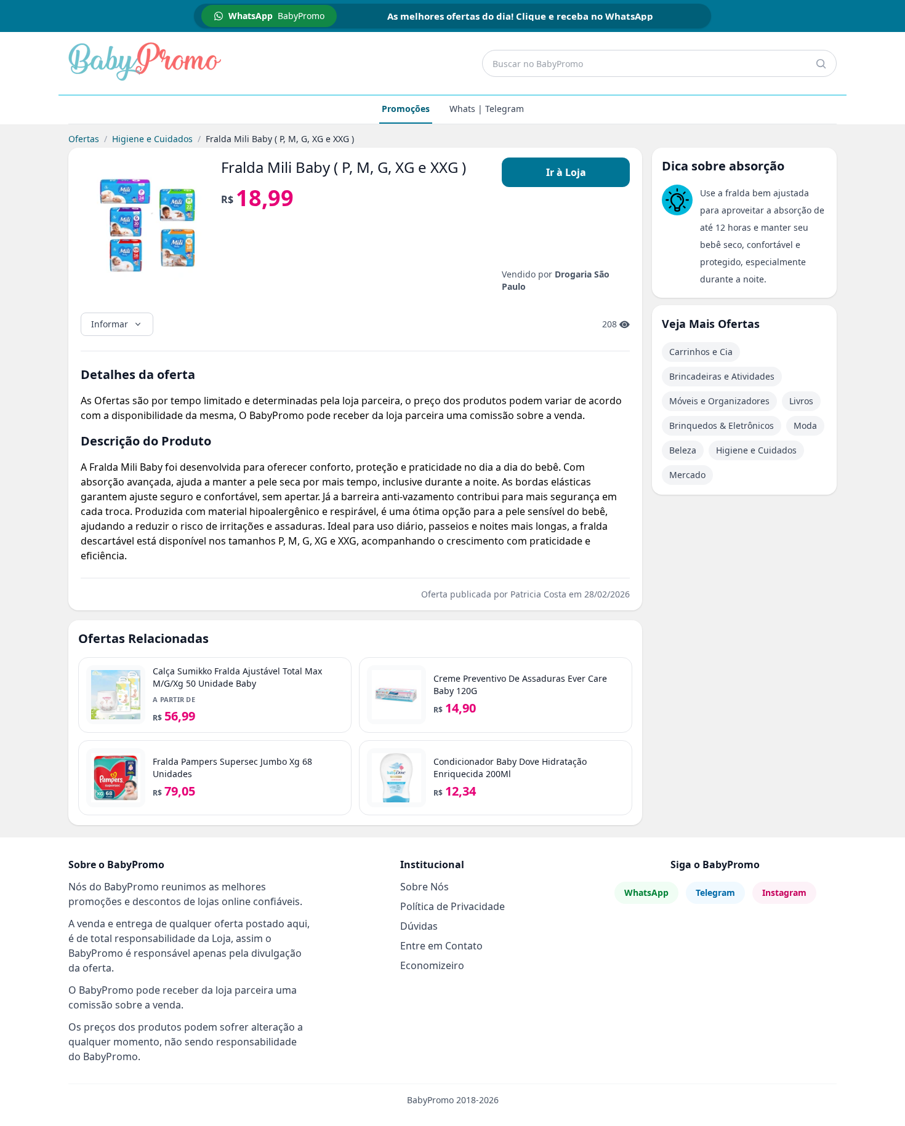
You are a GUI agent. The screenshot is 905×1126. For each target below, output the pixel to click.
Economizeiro (432, 965)
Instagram (784, 892)
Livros (801, 401)
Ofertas (83, 139)
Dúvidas (419, 926)
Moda (805, 425)
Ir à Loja (566, 172)
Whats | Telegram (486, 108)
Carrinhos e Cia (701, 351)
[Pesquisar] (821, 63)
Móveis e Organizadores (719, 401)
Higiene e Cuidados (152, 139)
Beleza (682, 450)
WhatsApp (646, 892)
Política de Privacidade (452, 906)
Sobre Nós (424, 886)
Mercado (687, 475)
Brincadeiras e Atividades (721, 376)
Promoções (406, 108)
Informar (109, 324)
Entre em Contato (441, 945)
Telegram (715, 892)
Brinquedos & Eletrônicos (721, 425)
